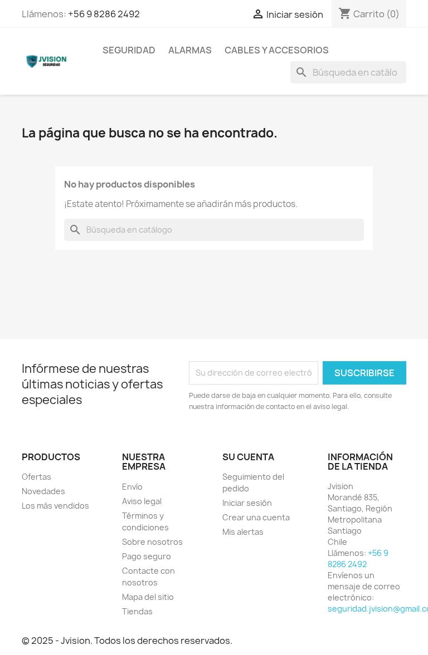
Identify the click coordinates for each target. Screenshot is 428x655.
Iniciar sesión (247, 503)
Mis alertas (243, 531)
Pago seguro (146, 556)
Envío (132, 486)
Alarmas (190, 50)
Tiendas (137, 611)
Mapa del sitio (148, 597)
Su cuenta (248, 457)
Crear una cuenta (256, 517)
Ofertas (36, 476)
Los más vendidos (55, 505)
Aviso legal (142, 501)
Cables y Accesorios (277, 50)
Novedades (43, 491)
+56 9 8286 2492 (104, 14)
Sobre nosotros (152, 541)
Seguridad (129, 50)
